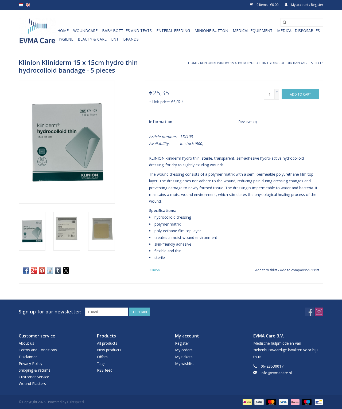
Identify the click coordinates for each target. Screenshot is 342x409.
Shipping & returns (34, 370)
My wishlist (184, 363)
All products (107, 343)
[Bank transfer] (258, 401)
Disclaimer (28, 356)
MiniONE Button (211, 30)
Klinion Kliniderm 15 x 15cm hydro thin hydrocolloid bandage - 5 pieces (261, 63)
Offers (102, 356)
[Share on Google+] (34, 270)
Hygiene (65, 39)
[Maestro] (306, 401)
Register (182, 343)
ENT (115, 39)
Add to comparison (295, 270)
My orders (184, 349)
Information (160, 121)
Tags (101, 363)
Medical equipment (253, 30)
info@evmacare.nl (276, 372)
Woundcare (85, 30)
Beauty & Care (92, 39)
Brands (131, 39)
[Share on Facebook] (26, 270)
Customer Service (34, 376)
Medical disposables (298, 30)
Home (63, 30)
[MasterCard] (271, 401)
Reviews (247, 121)
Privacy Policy (30, 363)
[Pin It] (42, 270)
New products (109, 349)
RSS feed (104, 370)
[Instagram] (319, 312)
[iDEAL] (246, 401)
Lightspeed (75, 402)
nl (21, 5)
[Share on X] (66, 270)
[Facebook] (309, 312)
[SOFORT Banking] (294, 401)
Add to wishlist (266, 270)
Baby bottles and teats (127, 30)
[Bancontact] (317, 401)
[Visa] (283, 401)
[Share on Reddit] (50, 270)
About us (26, 343)
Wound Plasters (32, 383)
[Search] (285, 22)
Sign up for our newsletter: (50, 311)
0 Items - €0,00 (267, 4)
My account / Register (306, 4)
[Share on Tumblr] (58, 270)
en (28, 5)
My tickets (184, 356)
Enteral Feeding (173, 30)
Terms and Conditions (38, 349)
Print (315, 270)
